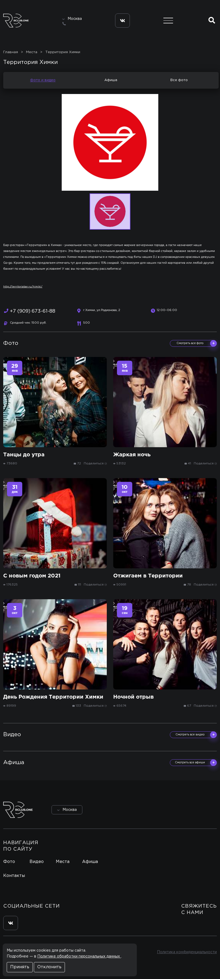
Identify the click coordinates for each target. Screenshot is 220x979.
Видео (37, 862)
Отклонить (49, 967)
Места (62, 862)
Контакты (14, 876)
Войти (201, 810)
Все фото (179, 80)
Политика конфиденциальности (187, 952)
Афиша (110, 80)
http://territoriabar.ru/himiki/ (22, 287)
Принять (19, 967)
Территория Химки (62, 52)
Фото (9, 862)
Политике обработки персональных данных (79, 956)
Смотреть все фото (190, 343)
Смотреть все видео (189, 734)
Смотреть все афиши (190, 762)
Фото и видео (43, 80)
